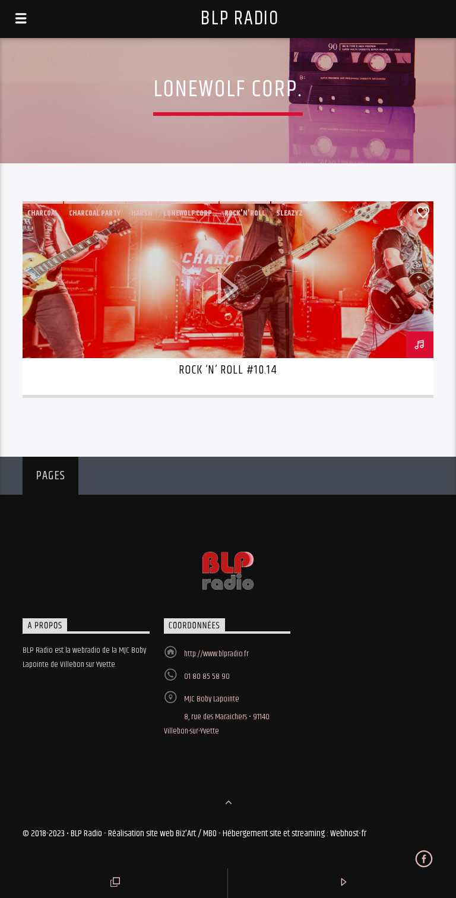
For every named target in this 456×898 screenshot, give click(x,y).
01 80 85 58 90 (207, 676)
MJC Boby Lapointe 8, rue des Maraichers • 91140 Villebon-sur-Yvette (217, 715)
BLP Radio (239, 19)
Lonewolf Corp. (188, 213)
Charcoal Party (95, 213)
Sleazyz (289, 213)
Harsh (142, 213)
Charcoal (42, 213)
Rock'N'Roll (244, 213)
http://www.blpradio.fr (216, 653)
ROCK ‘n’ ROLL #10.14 (228, 370)
